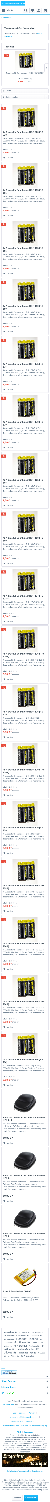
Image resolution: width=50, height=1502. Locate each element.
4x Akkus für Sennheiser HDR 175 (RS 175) (23, 365)
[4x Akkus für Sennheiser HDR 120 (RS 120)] (25, 813)
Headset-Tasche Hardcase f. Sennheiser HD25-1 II (24, 1118)
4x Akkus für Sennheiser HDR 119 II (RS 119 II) (24, 887)
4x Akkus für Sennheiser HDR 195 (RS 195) (23, 191)
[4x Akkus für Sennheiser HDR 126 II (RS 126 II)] (25, 639)
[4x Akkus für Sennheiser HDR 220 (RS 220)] (25, 60)
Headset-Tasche (27, 1338)
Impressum (28, 1432)
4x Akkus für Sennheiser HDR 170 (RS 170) (23, 423)
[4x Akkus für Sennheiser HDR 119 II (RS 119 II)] (25, 871)
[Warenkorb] (45, 10)
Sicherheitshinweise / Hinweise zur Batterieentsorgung (25, 1426)
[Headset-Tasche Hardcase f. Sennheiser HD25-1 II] (25, 1103)
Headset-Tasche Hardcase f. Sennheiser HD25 (24, 1234)
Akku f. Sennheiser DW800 (17, 1291)
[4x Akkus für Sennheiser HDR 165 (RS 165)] (25, 465)
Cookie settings (19, 1413)
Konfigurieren (30, 1498)
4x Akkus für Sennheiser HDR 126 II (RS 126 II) (24, 655)
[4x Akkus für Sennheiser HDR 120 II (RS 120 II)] (25, 755)
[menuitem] (7, 10)
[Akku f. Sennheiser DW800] (25, 1277)
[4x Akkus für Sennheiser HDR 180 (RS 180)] (25, 291)
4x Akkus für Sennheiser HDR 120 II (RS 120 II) (24, 771)
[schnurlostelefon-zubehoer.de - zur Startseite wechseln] (13, 3)
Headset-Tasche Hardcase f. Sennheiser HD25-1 (24, 1176)
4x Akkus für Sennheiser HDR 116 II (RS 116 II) (24, 945)
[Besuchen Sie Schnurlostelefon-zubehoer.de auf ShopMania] (25, 1372)
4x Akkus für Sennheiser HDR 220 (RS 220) (25, 73)
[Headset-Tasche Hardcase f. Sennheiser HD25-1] (25, 1161)
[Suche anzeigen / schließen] (25, 10)
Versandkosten (8, 1404)
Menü (10, 10)
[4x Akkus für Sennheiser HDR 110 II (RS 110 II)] (25, 987)
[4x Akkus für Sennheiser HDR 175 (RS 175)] (25, 349)
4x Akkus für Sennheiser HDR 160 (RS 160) (23, 539)
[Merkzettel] (32, 10)
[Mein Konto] (39, 10)
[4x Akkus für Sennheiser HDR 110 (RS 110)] (25, 1045)
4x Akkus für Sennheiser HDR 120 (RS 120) (23, 829)
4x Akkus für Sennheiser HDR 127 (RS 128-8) (23, 597)
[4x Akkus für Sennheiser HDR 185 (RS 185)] (25, 233)
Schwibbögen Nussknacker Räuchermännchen (25, 1471)
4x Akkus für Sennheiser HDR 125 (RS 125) (23, 713)
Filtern (8, 91)
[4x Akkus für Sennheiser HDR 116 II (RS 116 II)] (25, 929)
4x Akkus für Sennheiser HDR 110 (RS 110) (23, 1060)
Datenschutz (31, 1421)
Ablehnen (17, 1498)
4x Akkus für (11, 1332)
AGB (19, 1432)
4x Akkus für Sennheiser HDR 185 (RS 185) (23, 249)
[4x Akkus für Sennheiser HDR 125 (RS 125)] (25, 697)
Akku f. (36, 1342)
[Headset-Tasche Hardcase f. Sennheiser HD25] (25, 1219)
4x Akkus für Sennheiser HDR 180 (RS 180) (23, 307)
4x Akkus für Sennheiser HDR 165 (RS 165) (23, 481)
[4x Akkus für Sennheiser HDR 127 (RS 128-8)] (25, 581)
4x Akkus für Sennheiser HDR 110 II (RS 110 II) (24, 1003)
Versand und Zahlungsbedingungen (24, 1417)
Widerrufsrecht (17, 1421)
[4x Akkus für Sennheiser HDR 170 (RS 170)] (25, 407)
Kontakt (32, 1413)
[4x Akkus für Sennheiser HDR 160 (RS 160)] (25, 523)
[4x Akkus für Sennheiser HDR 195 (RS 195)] (25, 175)
